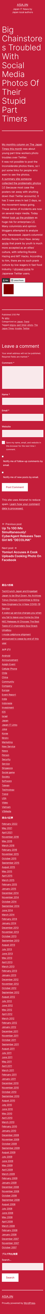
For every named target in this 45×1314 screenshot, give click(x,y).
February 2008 (9, 1230)
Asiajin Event (8, 664)
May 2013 (7, 958)
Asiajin (22, 5)
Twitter (26, 328)
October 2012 (9, 988)
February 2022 (9, 824)
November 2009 (10, 1139)
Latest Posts (19, 280)
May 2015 (7, 871)
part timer (21, 325)
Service (6, 763)
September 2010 (10, 1096)
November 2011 (10, 1035)
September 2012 (10, 992)
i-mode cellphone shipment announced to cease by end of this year (20, 638)
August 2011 (8, 1048)
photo (30, 325)
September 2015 (10, 862)
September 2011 (10, 1044)
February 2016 (9, 849)
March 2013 (8, 966)
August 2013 (8, 945)
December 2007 (10, 1239)
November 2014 (10, 897)
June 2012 (7, 1005)
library (5, 738)
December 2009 (10, 1135)
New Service (8, 746)
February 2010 (9, 1126)
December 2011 (10, 1031)
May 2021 (7, 828)
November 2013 (10, 932)
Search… (6, 1259)
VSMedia (6, 811)
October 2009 (9, 1143)
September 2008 (11, 1200)
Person (5, 755)
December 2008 (10, 1187)
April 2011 (7, 1066)
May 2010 (7, 1113)
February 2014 (9, 919)
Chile (4, 673)
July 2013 (7, 949)
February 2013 (9, 970)
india (4, 699)
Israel (5, 716)
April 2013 (7, 962)
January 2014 (9, 923)
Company (7, 686)
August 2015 (8, 867)
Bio (6, 280)
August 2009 (8, 1152)
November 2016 (10, 837)
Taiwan (6, 785)
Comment (8, 363)
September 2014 (10, 906)
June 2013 (7, 953)
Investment (8, 707)
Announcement (10, 660)
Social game (8, 772)
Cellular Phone (9, 668)
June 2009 (7, 1161)
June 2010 (7, 1109)
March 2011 (8, 1070)
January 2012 (9, 1027)
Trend (26, 321)
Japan (20, 321)
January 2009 (9, 1182)
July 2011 (7, 1053)
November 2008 (10, 1191)
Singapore (7, 768)
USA (4, 798)
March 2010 (8, 1122)
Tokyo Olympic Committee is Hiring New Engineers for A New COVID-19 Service (21, 604)
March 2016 (8, 845)
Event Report (9, 694)
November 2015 (10, 854)
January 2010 (9, 1130)
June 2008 (7, 1213)
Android (6, 655)
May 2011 (7, 1061)
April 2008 (7, 1221)
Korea (5, 733)
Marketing (7, 742)
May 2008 (7, 1217)
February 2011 (9, 1074)
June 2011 (7, 1057)
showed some (22, 269)
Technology (8, 789)
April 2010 (7, 1117)
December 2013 (10, 927)
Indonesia (7, 703)
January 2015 (9, 888)
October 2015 (9, 858)
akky (18, 285)
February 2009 (9, 1178)
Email (5, 410)
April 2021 (7, 832)
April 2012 (7, 1014)
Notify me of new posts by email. (21, 477)
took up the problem (22, 217)
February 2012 (9, 1022)
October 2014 (9, 901)
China (5, 677)
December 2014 (10, 893)
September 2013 (10, 940)
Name (6, 394)
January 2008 (9, 1234)
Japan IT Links (9, 725)
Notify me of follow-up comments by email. (23, 463)
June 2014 (7, 910)
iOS (4, 711)
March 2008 (8, 1226)
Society (6, 776)
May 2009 (7, 1165)
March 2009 (8, 1174)
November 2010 (10, 1087)
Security (6, 759)
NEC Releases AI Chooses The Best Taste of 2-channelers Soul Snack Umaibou (20, 625)
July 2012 (7, 1001)
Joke (4, 729)
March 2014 (8, 914)
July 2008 (7, 1208)
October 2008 (9, 1195)
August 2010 (8, 1100)
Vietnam (6, 807)
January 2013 (9, 975)
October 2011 (9, 1040)
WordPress (29, 1303)
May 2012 (7, 1009)
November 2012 (10, 983)
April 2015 (7, 875)
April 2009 (7, 1169)
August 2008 (8, 1204)
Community (8, 681)
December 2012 (10, 979)
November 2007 (10, 1243)
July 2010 (7, 1104)
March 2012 (8, 1018)
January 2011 (9, 1079)
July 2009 (7, 1156)
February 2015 (9, 884)
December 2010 (10, 1083)
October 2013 (9, 936)
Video (5, 802)
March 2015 (8, 880)
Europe (5, 690)
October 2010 (9, 1092)
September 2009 (11, 1148)
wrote (5, 243)
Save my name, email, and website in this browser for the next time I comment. (23, 446)
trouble (18, 328)
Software (7, 781)
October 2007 (9, 1247)
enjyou (13, 325)
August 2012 (8, 996)
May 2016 (7, 841)
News (5, 750)
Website (6, 426)
